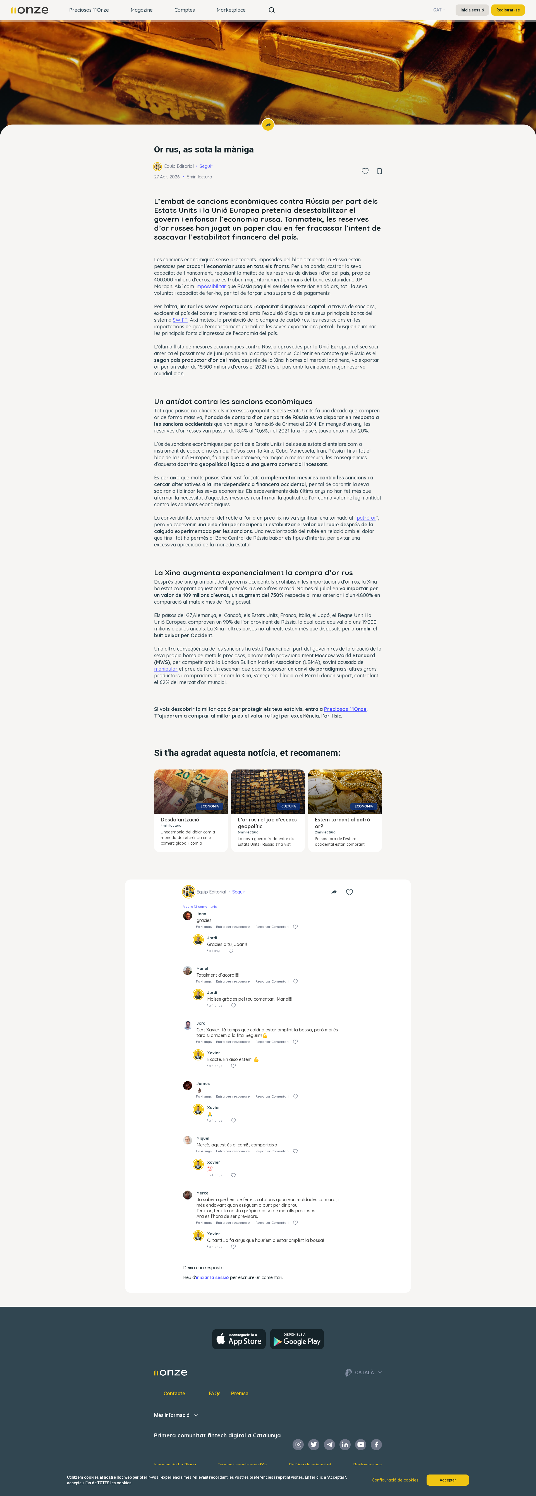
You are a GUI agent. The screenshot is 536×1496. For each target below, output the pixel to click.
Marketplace (231, 10)
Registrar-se (508, 10)
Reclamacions (367, 1465)
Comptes (184, 10)
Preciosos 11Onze (89, 10)
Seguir (206, 166)
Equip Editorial (179, 166)
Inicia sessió (472, 10)
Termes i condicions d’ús (242, 1465)
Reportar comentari (272, 926)
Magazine (142, 10)
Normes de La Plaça (175, 1465)
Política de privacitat (310, 1465)
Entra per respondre (233, 926)
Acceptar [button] (448, 1480)
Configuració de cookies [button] (395, 1480)
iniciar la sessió (212, 1277)
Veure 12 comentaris (200, 906)
